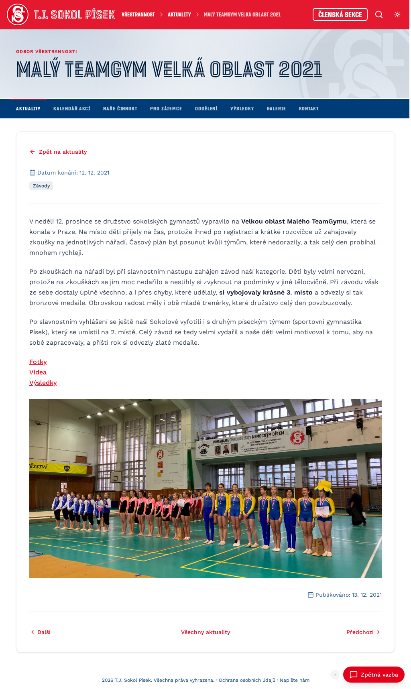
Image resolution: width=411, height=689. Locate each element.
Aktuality (179, 14)
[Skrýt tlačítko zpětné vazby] (335, 674)
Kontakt (309, 108)
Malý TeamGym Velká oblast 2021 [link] (242, 14)
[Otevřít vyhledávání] (379, 14)
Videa (38, 372)
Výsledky (242, 108)
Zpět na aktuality (63, 151)
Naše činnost (120, 108)
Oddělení (206, 108)
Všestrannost (138, 14)
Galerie (276, 108)
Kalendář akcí (71, 108)
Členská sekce (340, 14)
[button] (205, 488)
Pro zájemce (166, 108)
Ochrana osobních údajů (247, 680)
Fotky (38, 362)
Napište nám (294, 680)
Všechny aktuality (205, 632)
